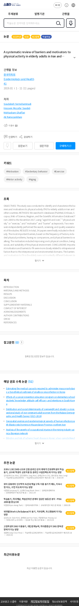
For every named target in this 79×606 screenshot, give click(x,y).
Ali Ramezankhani (13, 117)
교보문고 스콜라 (8, 601)
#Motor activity (14, 179)
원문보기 (22, 146)
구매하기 (64, 146)
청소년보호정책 (59, 601)
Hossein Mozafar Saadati (17, 108)
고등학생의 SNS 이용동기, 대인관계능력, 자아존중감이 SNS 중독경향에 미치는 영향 (33, 528)
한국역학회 (9, 74)
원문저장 (44, 146)
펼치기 (38, 260)
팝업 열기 (22, 342)
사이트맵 (74, 601)
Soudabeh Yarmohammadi (17, 104)
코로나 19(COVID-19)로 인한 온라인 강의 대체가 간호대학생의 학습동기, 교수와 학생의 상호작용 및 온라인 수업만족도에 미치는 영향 (34, 471)
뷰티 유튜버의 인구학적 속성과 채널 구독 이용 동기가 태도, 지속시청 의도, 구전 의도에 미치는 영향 (33, 485)
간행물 (66, 14)
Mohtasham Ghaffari (14, 112)
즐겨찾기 (70, 27)
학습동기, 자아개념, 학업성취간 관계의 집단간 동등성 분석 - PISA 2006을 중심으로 (33, 500)
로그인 (57, 5)
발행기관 (40, 14)
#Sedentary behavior (36, 171)
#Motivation (12, 171)
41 (5, 83)
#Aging (32, 179)
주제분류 (13, 14)
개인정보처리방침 (39, 601)
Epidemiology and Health (19, 79)
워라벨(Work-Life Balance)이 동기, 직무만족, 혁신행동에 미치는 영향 (33, 513)
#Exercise (59, 171)
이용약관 (23, 601)
